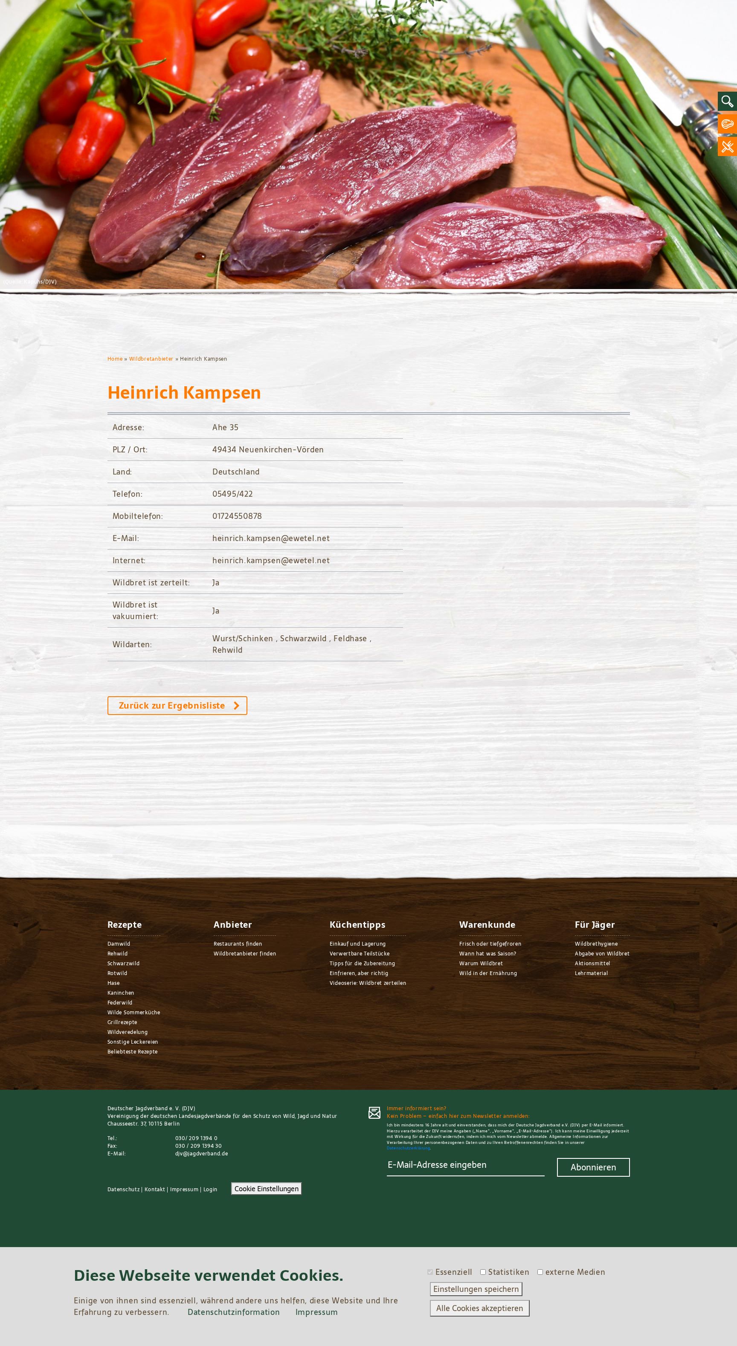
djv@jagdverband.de (201, 1153)
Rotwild (117, 973)
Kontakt (155, 1189)
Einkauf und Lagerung (358, 944)
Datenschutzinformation (234, 1312)
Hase (113, 983)
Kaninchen (120, 993)
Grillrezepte (122, 1022)
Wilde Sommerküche (133, 1012)
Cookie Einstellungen (267, 1188)
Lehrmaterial (591, 973)
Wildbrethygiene (596, 944)
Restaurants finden (238, 944)
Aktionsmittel (592, 963)
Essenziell (454, 1272)
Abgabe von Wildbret (602, 953)
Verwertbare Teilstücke (360, 953)
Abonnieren (593, 1167)
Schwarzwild (123, 963)
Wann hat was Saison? (487, 953)
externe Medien (575, 1272)
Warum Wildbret (481, 963)
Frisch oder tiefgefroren (490, 944)
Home (115, 359)
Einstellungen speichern (476, 1289)
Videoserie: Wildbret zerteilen (368, 983)
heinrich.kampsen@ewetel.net (271, 538)
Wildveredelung (127, 1032)
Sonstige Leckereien (133, 1042)
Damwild (119, 944)
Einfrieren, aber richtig (359, 973)
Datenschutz (123, 1189)
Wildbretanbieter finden (245, 953)
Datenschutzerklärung (408, 1148)
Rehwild (117, 953)
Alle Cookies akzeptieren (479, 1308)
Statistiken (509, 1272)
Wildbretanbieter (151, 359)
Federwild (120, 1003)
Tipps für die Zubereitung (362, 963)
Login (210, 1189)
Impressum (184, 1189)
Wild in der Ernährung (488, 973)
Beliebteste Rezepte (132, 1052)
